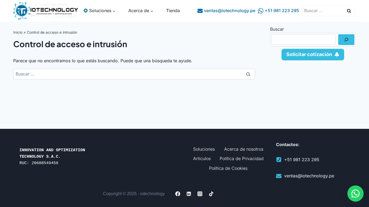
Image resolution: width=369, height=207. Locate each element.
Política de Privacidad (242, 158)
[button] (355, 193)
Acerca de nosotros (243, 149)
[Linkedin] (189, 194)
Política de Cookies (228, 168)
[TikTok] (211, 194)
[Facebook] (178, 194)
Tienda (173, 10)
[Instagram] (200, 194)
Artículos (202, 158)
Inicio (17, 32)
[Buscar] (346, 39)
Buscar (277, 29)
